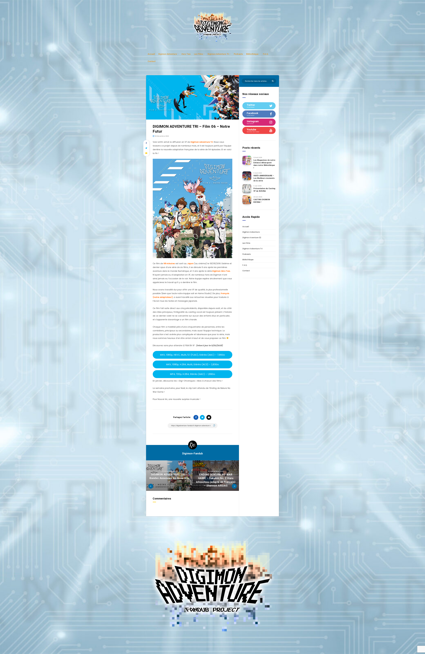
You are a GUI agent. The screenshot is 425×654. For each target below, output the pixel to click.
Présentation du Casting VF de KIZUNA (264, 189)
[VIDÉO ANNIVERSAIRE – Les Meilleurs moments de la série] (246, 175)
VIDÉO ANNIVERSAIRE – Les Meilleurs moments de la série (264, 178)
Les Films (198, 54)
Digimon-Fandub (192, 453)
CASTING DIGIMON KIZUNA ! (261, 201)
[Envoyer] (273, 81)
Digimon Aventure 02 (251, 237)
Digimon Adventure (167, 54)
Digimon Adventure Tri (218, 54)
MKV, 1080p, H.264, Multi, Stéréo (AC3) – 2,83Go (192, 364)
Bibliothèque (252, 54)
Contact (152, 61)
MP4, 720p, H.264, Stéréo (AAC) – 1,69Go (192, 374)
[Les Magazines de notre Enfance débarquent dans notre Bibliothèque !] (246, 160)
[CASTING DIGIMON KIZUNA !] (246, 199)
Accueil (151, 54)
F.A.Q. (266, 54)
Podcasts (238, 54)
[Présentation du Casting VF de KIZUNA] (246, 188)
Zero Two (186, 54)
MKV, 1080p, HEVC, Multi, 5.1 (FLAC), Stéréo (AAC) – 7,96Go (192, 354)
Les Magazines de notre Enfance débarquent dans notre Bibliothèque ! (264, 164)
